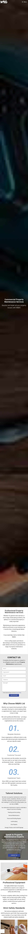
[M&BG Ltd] (4, 2)
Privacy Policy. (18, 692)
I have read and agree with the (12, 692)
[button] (14, 855)
